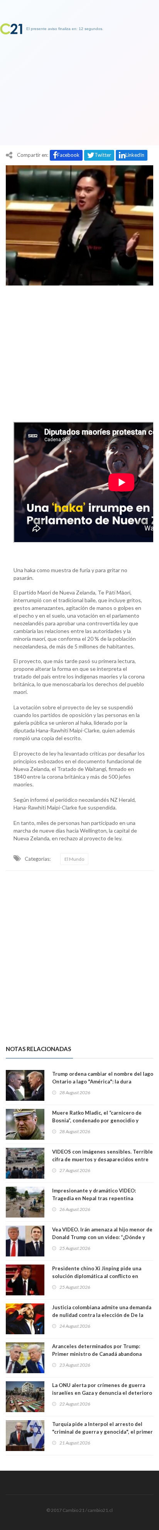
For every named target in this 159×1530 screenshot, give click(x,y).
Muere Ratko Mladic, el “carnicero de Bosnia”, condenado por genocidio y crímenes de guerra (97, 1120)
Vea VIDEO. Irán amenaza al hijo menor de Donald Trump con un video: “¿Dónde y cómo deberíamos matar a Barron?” (102, 1237)
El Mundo (74, 859)
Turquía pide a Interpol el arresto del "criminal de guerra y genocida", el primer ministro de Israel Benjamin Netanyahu (102, 1432)
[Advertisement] (79, 352)
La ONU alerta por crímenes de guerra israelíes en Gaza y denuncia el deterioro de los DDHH (102, 1393)
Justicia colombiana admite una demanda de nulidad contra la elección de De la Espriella (101, 1315)
